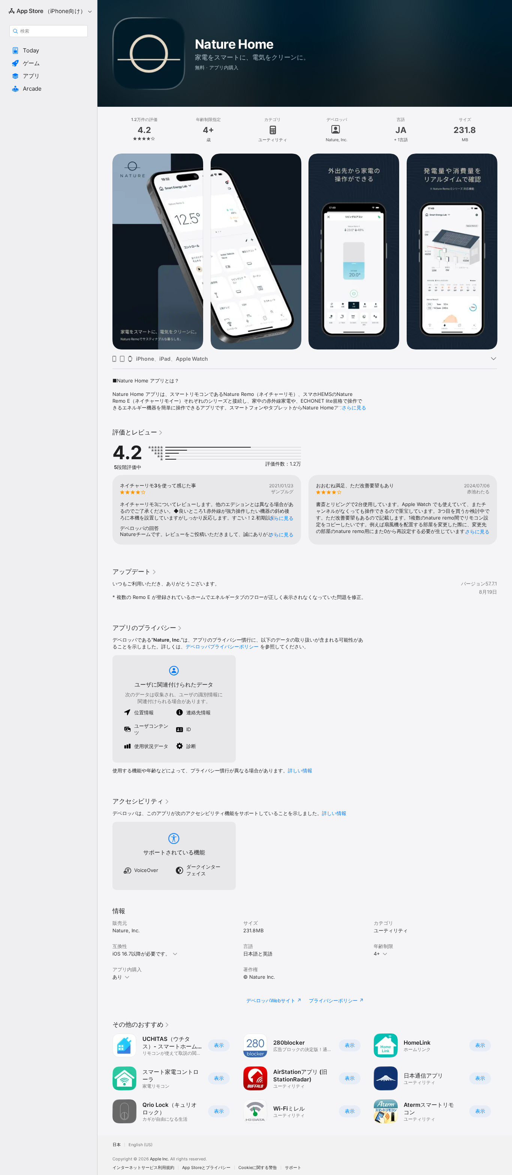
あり (117, 977)
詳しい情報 (300, 770)
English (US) (141, 1145)
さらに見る (354, 408)
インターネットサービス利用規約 (143, 1168)
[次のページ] (504, 251)
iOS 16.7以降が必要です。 (141, 954)
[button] (48, 50)
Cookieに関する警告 (257, 1168)
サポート (293, 1168)
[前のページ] (105, 251)
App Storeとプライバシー (206, 1168)
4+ (377, 954)
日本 (116, 1145)
